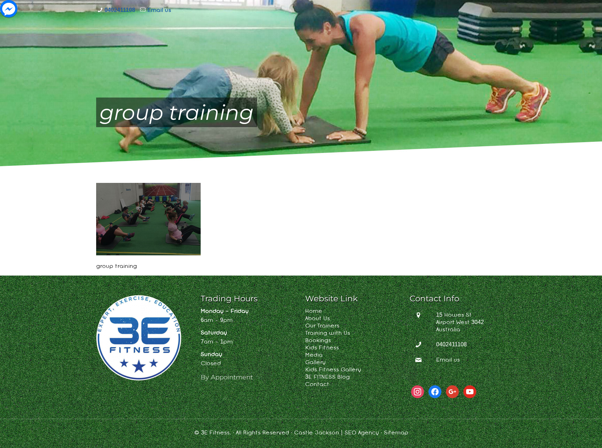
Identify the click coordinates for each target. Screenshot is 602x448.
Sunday (211, 354)
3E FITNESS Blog (327, 377)
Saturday (214, 333)
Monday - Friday (225, 311)
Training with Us (327, 333)
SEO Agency (362, 433)
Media (314, 355)
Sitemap (396, 433)
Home (313, 311)
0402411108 (120, 10)
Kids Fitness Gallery (333, 370)
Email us (159, 10)
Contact (317, 384)
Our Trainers (322, 326)
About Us (317, 318)
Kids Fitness (322, 348)
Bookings (318, 340)
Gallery (315, 362)
